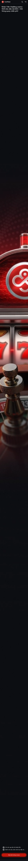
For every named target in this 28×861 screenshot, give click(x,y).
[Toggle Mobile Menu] (25, 2)
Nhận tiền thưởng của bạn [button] (14, 855)
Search (22, 2)
